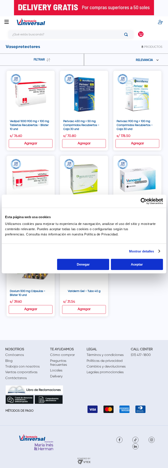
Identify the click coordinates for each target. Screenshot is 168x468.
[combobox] (67, 34)
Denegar (83, 264)
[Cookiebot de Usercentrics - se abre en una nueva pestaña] (144, 201)
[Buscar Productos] (127, 34)
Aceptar (137, 264)
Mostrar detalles (141, 251)
